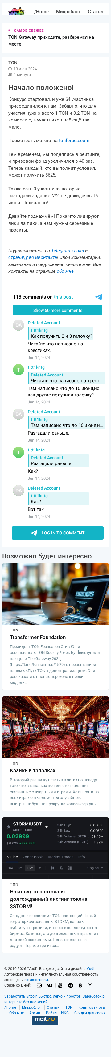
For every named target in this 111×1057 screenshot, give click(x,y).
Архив (34, 1013)
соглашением (36, 980)
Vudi (90, 969)
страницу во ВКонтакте (32, 257)
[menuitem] (41, 12)
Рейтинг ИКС (57, 1013)
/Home (41, 11)
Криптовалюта (91, 1007)
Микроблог (68, 11)
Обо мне (16, 1013)
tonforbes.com (74, 140)
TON (68, 1007)
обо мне (65, 271)
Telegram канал (67, 250)
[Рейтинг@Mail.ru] (45, 1030)
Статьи (95, 11)
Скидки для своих (89, 1013)
